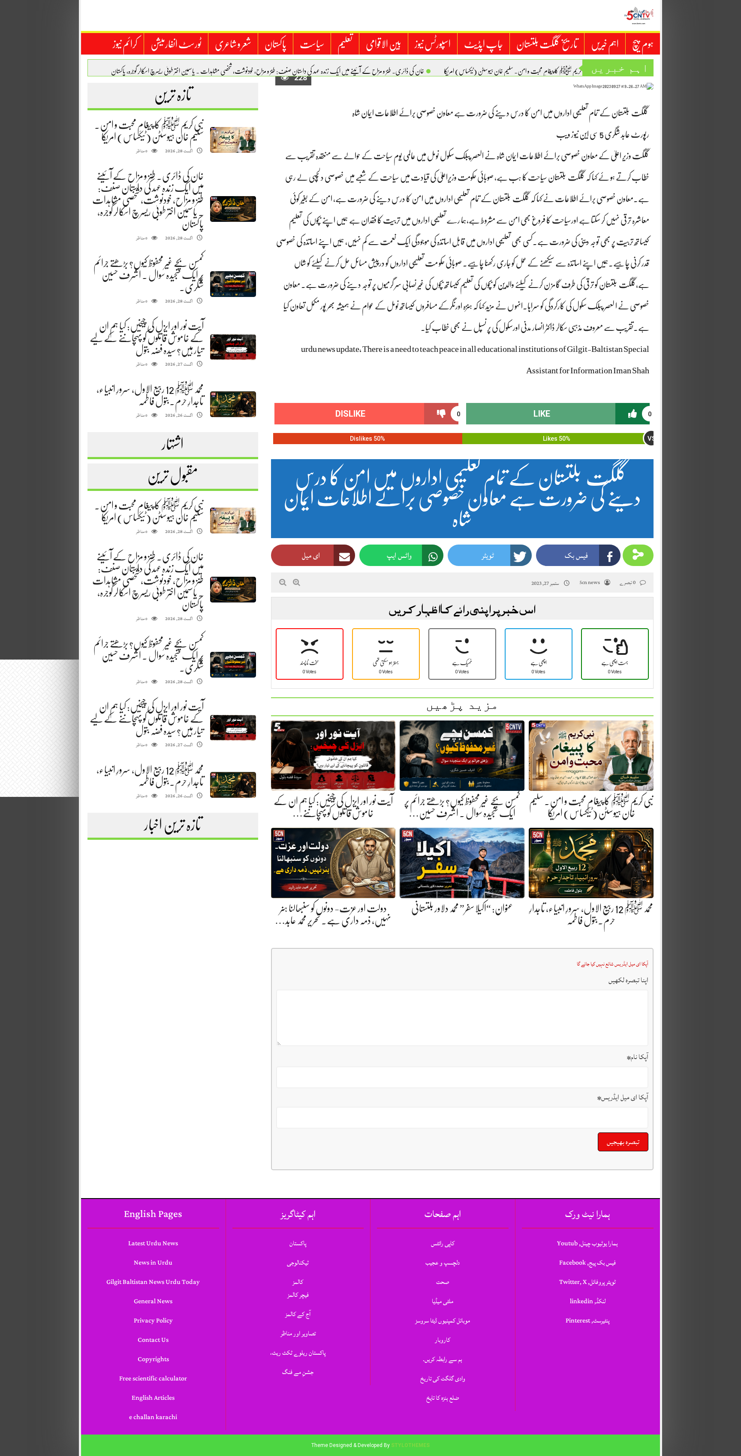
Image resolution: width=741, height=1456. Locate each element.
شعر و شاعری (233, 44)
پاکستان (275, 44)
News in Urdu (153, 1262)
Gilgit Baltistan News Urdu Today (153, 1282)
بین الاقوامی (383, 44)
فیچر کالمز (298, 1295)
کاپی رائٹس (443, 1243)
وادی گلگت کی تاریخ (442, 1378)
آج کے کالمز (297, 1314)
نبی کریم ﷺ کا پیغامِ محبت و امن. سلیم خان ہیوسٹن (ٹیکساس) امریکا (516, 71)
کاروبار (442, 1340)
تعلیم (344, 44)
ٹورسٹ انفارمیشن (176, 44)
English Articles (153, 1398)
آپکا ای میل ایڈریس (622, 1097)
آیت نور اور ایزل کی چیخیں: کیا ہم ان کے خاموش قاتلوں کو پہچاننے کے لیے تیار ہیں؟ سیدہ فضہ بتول (147, 338)
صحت (442, 1282)
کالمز (297, 1282)
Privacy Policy (153, 1320)
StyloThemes (410, 1445)
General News (153, 1301)
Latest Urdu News (153, 1243)
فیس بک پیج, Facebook (587, 1262)
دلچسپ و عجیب (442, 1262)
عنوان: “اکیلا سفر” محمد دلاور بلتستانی (462, 908)
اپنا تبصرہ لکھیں (628, 980)
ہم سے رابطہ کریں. (442, 1359)
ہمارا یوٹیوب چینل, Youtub (587, 1243)
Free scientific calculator (153, 1378)
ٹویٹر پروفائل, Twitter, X (587, 1282)
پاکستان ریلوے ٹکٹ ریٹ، (297, 1353)
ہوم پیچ (643, 44)
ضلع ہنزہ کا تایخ (442, 1398)
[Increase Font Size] (296, 582)
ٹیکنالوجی (298, 1262)
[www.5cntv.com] (639, 15)
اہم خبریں (605, 44)
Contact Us (153, 1340)
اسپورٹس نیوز (433, 44)
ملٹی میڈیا (442, 1301)
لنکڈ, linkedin (587, 1301)
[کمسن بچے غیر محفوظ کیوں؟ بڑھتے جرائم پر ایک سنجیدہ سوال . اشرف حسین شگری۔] (233, 284)
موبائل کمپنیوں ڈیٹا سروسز (442, 1320)
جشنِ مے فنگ (297, 1372)
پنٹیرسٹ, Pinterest (587, 1320)
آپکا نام (637, 1057)
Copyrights (153, 1359)
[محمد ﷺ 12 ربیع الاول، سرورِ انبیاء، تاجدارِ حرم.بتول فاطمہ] (233, 404)
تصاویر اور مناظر (298, 1333)
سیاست (312, 44)
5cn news (589, 582)
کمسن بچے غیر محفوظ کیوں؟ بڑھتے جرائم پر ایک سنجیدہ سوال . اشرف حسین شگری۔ (148, 275)
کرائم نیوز (125, 44)
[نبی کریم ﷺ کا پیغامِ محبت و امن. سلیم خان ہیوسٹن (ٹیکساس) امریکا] (233, 140)
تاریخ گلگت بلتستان (547, 44)
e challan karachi (153, 1417)
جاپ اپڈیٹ (483, 44)
